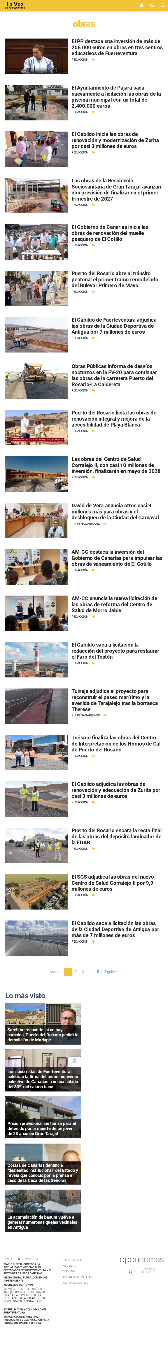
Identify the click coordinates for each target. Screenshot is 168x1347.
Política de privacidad (77, 1277)
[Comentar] (93, 59)
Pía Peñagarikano (86, 523)
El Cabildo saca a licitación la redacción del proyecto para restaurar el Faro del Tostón (115, 651)
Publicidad (69, 1265)
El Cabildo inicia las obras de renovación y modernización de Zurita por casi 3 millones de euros (115, 140)
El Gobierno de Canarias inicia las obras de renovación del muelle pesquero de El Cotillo (110, 233)
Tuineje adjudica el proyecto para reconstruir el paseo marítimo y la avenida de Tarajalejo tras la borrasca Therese (115, 700)
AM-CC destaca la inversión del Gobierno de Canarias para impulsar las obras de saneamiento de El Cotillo (117, 558)
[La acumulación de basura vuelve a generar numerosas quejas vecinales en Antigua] (43, 1210)
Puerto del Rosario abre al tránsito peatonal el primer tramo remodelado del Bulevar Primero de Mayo (115, 279)
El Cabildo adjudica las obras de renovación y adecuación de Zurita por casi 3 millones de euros (116, 790)
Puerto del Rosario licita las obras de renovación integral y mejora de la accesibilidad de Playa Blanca (114, 419)
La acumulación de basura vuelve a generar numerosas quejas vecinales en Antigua (42, 1222)
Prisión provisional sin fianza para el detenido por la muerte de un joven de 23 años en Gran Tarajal (41, 1128)
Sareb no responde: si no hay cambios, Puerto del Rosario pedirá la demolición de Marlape (43, 1034)
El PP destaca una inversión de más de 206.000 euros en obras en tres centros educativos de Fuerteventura (117, 47)
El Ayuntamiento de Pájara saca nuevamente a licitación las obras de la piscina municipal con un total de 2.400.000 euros (116, 97)
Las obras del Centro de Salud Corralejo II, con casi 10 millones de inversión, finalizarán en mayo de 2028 (116, 465)
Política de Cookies (75, 1282)
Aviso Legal (69, 1271)
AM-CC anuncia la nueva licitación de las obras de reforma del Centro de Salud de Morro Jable (114, 604)
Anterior (56, 972)
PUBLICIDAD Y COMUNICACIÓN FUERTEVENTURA (25, 1311)
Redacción (80, 59)
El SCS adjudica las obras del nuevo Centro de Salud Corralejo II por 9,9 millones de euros (113, 883)
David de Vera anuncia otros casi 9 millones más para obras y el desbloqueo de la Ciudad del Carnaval (115, 511)
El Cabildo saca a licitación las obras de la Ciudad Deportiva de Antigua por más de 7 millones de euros (115, 929)
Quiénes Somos (72, 1260)
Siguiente (111, 972)
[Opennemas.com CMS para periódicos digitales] (142, 1265)
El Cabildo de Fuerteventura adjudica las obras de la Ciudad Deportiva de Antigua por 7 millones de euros (114, 326)
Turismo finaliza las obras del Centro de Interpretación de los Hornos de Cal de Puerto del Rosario (116, 744)
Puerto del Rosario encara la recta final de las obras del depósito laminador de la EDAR (116, 836)
